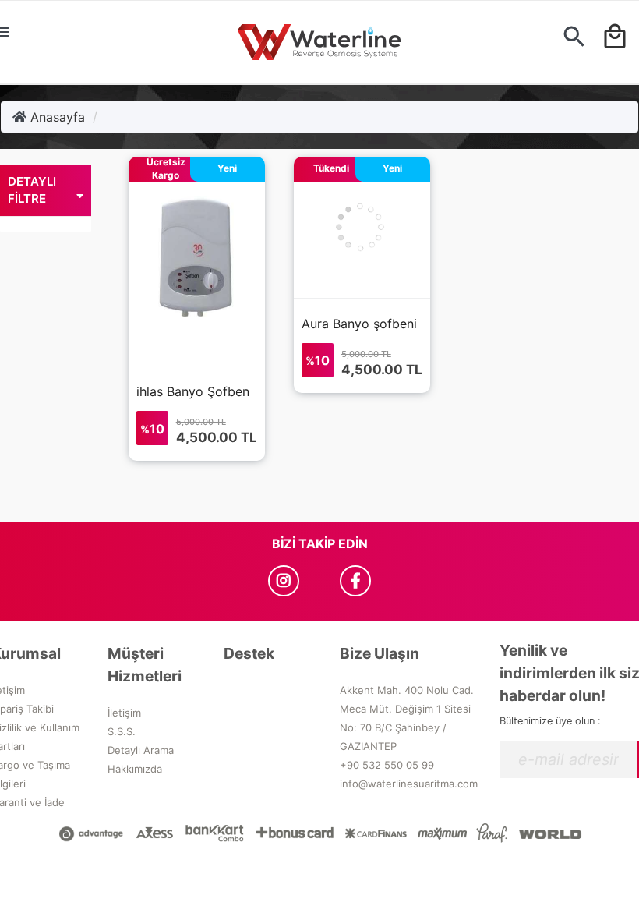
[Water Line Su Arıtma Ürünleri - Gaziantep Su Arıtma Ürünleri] (319, 42)
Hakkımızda (135, 769)
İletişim (124, 712)
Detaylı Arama (141, 750)
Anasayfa (55, 117)
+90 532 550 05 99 (387, 765)
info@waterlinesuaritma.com (409, 783)
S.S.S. (122, 731)
